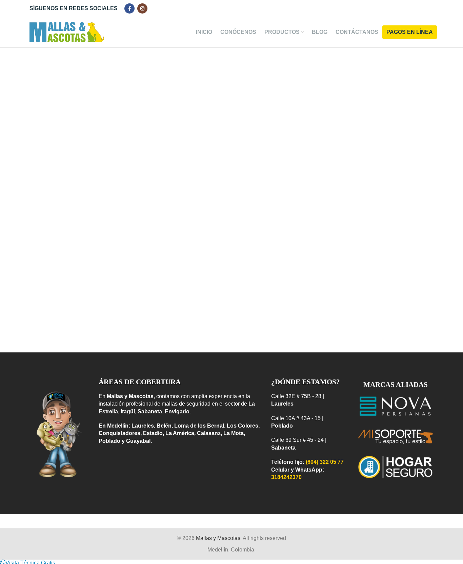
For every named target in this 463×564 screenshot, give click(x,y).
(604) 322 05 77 (325, 462)
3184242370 (286, 477)
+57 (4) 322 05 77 (306, 79)
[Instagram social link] (142, 8)
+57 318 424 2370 (317, 85)
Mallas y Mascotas (218, 538)
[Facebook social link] (129, 8)
